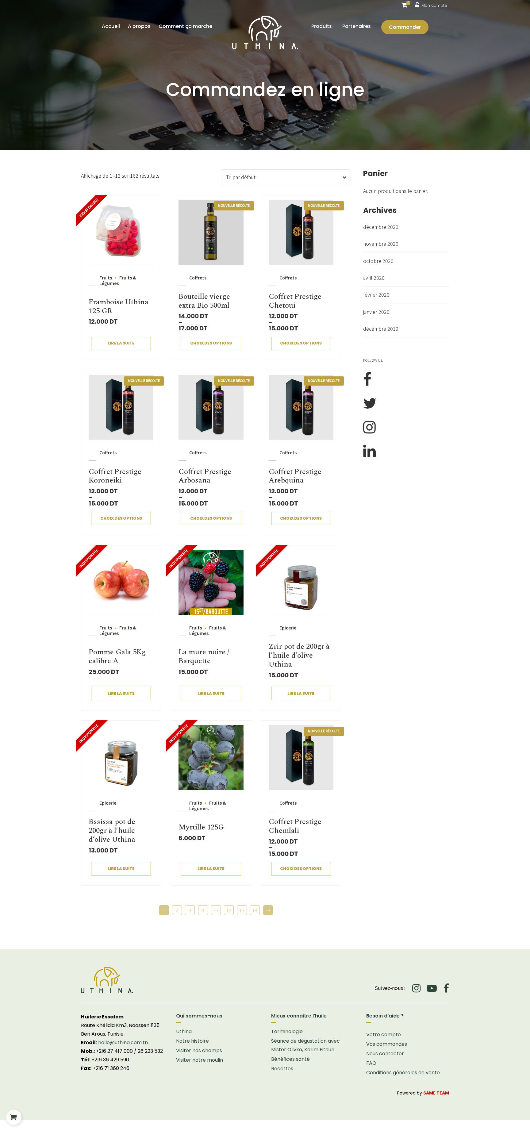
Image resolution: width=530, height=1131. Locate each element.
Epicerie (287, 628)
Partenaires (356, 26)
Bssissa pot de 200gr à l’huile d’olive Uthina (112, 830)
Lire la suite (121, 343)
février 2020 (376, 294)
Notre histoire (192, 1040)
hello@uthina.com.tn (123, 1042)
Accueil (111, 26)
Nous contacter (385, 1053)
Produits (321, 26)
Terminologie (287, 1031)
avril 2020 (374, 277)
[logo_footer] (170, 980)
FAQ (371, 1063)
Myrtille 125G (201, 827)
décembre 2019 (380, 328)
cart (13, 1117)
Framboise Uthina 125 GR (118, 307)
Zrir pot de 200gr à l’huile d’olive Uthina (299, 655)
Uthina (184, 1031)
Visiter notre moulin (199, 1060)
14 (255, 910)
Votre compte (383, 1034)
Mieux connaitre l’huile (299, 1015)
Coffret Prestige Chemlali (295, 826)
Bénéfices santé (290, 1059)
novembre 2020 (380, 243)
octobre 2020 (378, 260)
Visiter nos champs (199, 1050)
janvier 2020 (376, 311)
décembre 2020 (380, 226)
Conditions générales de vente (403, 1072)
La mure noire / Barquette (204, 657)
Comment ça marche (185, 26)
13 (242, 910)
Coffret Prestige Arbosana (205, 476)
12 (229, 910)
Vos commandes (386, 1044)
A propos (139, 26)
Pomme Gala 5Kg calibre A (117, 657)
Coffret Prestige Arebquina (295, 476)
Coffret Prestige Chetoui (295, 301)
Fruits (105, 278)
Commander (405, 27)
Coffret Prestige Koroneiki (115, 476)
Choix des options (211, 343)
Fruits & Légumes (117, 280)
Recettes (282, 1068)
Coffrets (197, 278)
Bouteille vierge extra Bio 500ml (204, 301)
